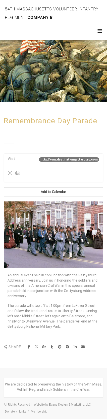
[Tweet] (36, 347)
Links (22, 411)
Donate (10, 411)
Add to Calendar (53, 192)
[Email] (83, 347)
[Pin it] (59, 347)
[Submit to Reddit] (67, 347)
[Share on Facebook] (29, 347)
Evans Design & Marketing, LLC (70, 404)
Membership (39, 411)
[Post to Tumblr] (52, 347)
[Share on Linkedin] (75, 347)
